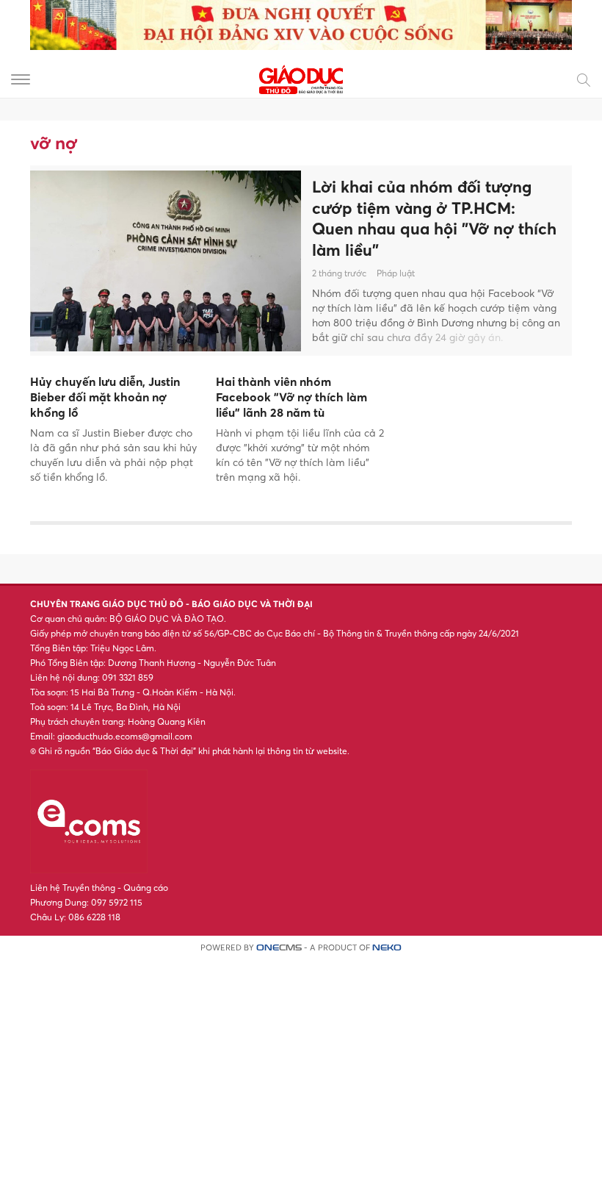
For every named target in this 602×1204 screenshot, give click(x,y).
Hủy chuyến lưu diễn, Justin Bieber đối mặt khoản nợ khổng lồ (105, 397)
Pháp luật (396, 273)
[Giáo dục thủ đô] (301, 78)
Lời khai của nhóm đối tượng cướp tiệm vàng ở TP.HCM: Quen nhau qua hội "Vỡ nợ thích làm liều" (434, 218)
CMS (279, 948)
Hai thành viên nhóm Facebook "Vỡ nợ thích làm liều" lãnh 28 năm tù (291, 397)
